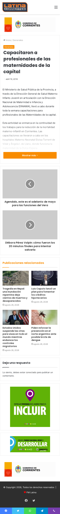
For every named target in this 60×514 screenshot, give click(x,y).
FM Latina (31, 492)
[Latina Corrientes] (15, 7)
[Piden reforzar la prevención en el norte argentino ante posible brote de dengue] (44, 317)
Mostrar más (29, 155)
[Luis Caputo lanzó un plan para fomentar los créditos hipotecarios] (44, 278)
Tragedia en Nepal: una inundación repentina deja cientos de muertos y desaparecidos (15, 295)
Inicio (8, 40)
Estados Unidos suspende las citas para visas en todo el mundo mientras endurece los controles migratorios (15, 337)
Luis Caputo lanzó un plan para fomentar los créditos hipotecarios (43, 293)
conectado (31, 372)
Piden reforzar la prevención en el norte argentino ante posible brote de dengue (43, 334)
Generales (18, 40)
